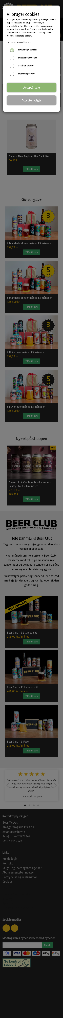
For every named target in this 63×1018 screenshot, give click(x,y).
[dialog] (31, 509)
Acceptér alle (31, 87)
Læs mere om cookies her (19, 42)
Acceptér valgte (31, 100)
